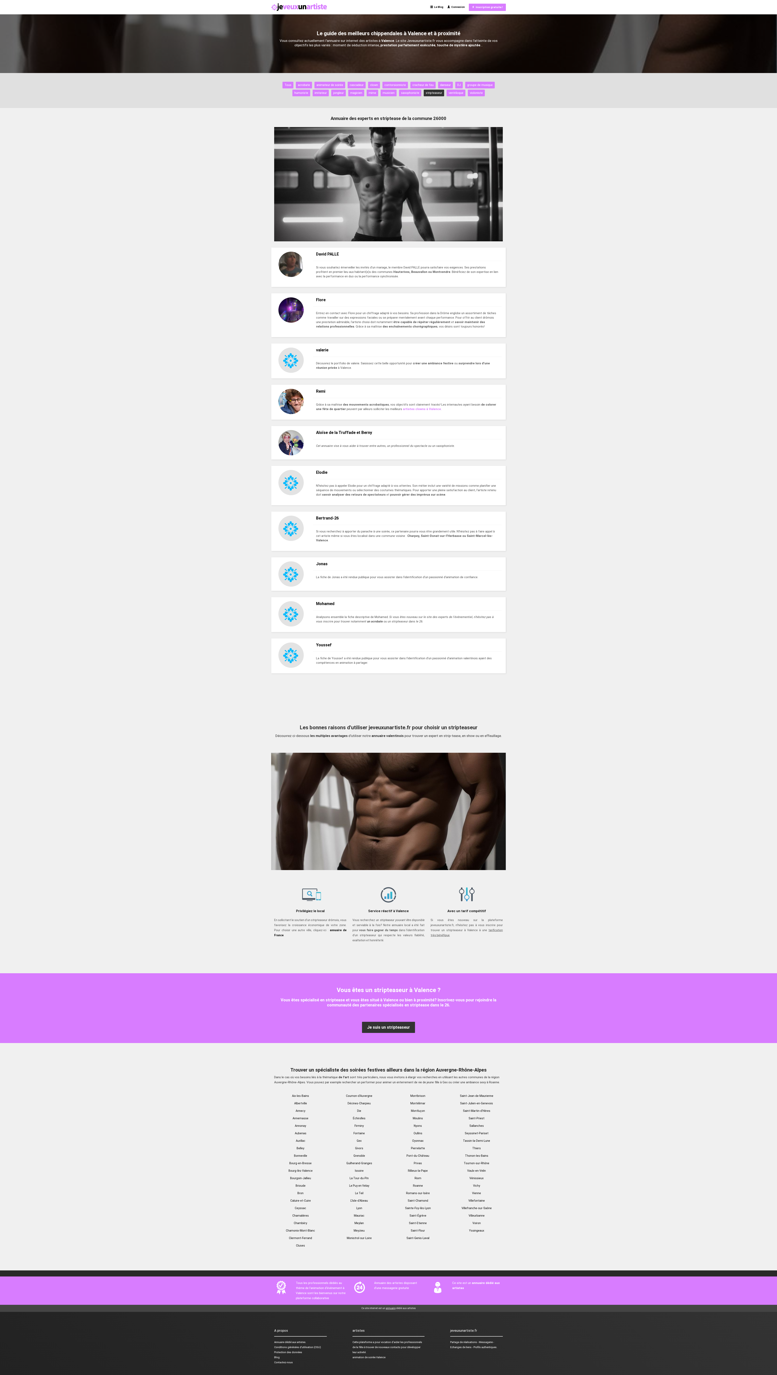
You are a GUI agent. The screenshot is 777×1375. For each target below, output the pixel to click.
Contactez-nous (283, 1362)
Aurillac (300, 1140)
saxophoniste (410, 93)
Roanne (418, 1185)
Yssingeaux (476, 1230)
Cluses (300, 1245)
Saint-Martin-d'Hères (476, 1110)
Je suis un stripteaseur (388, 1027)
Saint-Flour (418, 1230)
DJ (459, 85)
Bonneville (300, 1155)
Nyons (418, 1125)
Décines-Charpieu (359, 1103)
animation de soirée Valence (368, 1357)
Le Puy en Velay (359, 1185)
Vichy (476, 1185)
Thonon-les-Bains (476, 1155)
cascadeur (357, 85)
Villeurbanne (477, 1215)
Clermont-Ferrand (300, 1238)
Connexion (457, 6)
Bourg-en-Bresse (300, 1163)
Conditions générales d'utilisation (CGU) (297, 1347)
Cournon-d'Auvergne (359, 1095)
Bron (300, 1193)
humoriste (301, 93)
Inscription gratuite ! (488, 7)
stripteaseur (434, 93)
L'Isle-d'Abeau (359, 1200)
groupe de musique (480, 85)
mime (372, 93)
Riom (418, 1178)
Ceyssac (300, 1208)
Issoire (359, 1170)
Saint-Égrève (418, 1215)
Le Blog (438, 6)
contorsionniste (395, 85)
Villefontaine (476, 1200)
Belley (300, 1148)
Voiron (476, 1223)
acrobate (304, 85)
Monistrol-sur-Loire (359, 1238)
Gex (359, 1140)
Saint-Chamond (418, 1200)
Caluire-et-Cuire (300, 1200)
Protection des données (288, 1352)
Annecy (300, 1110)
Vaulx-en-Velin (476, 1170)
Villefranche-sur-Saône (477, 1208)
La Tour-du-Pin (359, 1178)
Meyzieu (359, 1230)
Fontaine (359, 1133)
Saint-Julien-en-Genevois (476, 1103)
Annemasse (300, 1118)
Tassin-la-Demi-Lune (476, 1140)
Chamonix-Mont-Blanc (300, 1230)
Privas (418, 1163)
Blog (277, 1357)
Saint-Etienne (418, 1223)
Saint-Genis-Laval (418, 1238)
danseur (445, 85)
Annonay (300, 1125)
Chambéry (300, 1223)
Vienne (476, 1193)
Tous (287, 85)
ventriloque (456, 93)
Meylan (359, 1223)
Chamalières (300, 1215)
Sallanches (476, 1125)
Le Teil (359, 1193)
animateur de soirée (329, 85)
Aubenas (300, 1133)
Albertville (300, 1103)
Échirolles (359, 1118)
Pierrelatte (418, 1148)
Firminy (359, 1125)
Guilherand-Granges (359, 1163)
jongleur (338, 93)
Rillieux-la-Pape (418, 1170)
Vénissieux (476, 1178)
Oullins (418, 1133)
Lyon (359, 1208)
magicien (356, 93)
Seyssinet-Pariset (476, 1133)
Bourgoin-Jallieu (300, 1178)
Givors (359, 1148)
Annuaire (279, 1342)
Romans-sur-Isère (418, 1193)
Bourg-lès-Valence (301, 1170)
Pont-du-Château (418, 1155)
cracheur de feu (423, 85)
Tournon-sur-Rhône (476, 1163)
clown (374, 85)
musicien (389, 93)
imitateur (321, 93)
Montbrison (417, 1095)
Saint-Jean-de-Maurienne (476, 1095)
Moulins (418, 1118)
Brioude (301, 1185)
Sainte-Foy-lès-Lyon (418, 1208)
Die (359, 1110)
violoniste (476, 93)
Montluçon (418, 1110)
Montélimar (417, 1103)
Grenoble (359, 1155)
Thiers (476, 1148)
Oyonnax (418, 1140)
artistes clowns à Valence (422, 409)
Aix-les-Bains (300, 1095)
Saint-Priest (476, 1118)
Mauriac (359, 1215)
